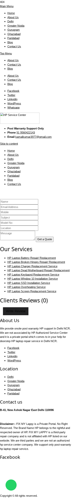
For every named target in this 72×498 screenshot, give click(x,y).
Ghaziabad (13, 34)
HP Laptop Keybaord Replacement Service (33, 274)
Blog (10, 42)
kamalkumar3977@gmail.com (33, 136)
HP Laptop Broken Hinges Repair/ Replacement (36, 262)
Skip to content (9, 143)
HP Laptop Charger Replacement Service (32, 266)
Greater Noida (15, 25)
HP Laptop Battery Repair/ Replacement (31, 257)
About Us (13, 17)
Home (11, 13)
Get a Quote (44, 239)
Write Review (15, 311)
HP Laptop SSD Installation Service (28, 282)
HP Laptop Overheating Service (26, 287)
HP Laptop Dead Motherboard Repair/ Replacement (38, 270)
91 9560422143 (25, 132)
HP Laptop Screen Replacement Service (31, 291)
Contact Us (14, 46)
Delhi (10, 21)
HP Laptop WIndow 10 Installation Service (32, 278)
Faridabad (13, 38)
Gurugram (13, 29)
